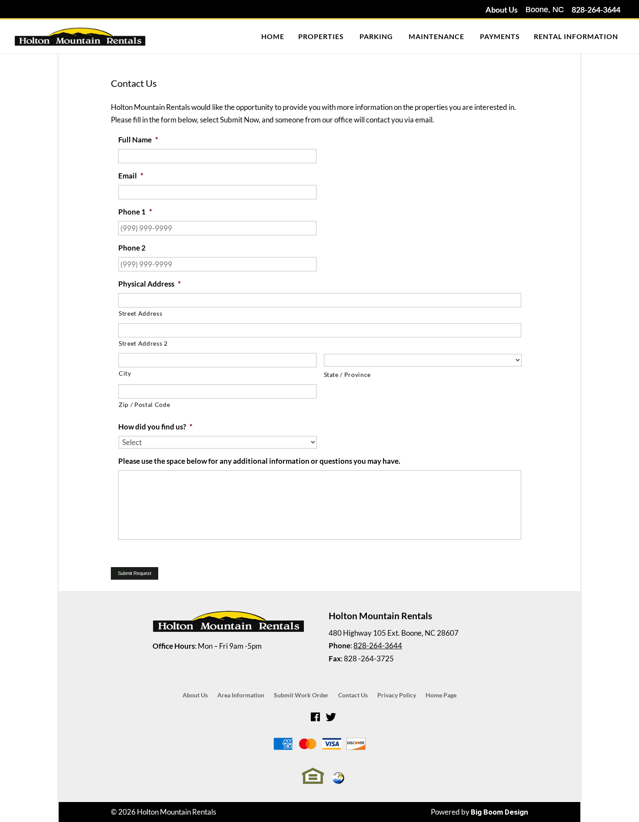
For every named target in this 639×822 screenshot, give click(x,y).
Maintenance (436, 36)
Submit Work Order (301, 695)
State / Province (347, 374)
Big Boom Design (499, 812)
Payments (500, 36)
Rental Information (576, 36)
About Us (502, 9)
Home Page (441, 695)
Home (272, 36)
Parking (376, 36)
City (125, 373)
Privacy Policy (396, 695)
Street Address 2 (143, 343)
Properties (321, 36)
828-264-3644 (596, 9)
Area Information (240, 695)
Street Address (140, 313)
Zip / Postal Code (144, 404)
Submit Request (134, 573)
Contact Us (353, 695)
